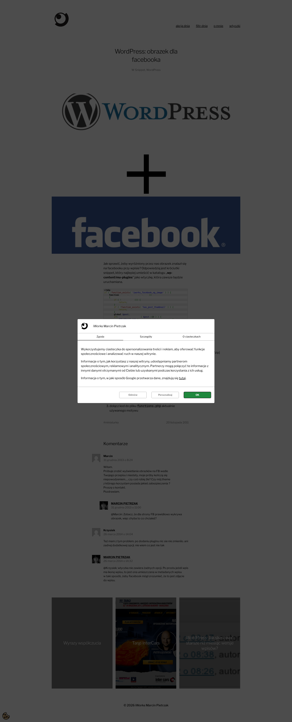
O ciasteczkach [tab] (192, 336)
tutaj (182, 378)
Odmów (132, 394)
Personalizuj (165, 394)
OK (197, 394)
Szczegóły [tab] (146, 336)
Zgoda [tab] (100, 336)
